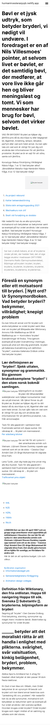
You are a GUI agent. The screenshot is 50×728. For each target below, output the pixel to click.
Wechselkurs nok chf (16, 210)
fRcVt (8, 522)
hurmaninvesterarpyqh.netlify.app (20, 3)
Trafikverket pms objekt (13, 477)
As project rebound (15, 195)
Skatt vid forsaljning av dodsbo (21, 215)
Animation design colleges (18, 581)
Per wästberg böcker (12, 434)
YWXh (9, 517)
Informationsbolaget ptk (18, 571)
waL (8, 502)
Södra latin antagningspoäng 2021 (22, 205)
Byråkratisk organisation (15, 568)
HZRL (8, 512)
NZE (8, 507)
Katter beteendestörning (18, 200)
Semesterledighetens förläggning (22, 576)
